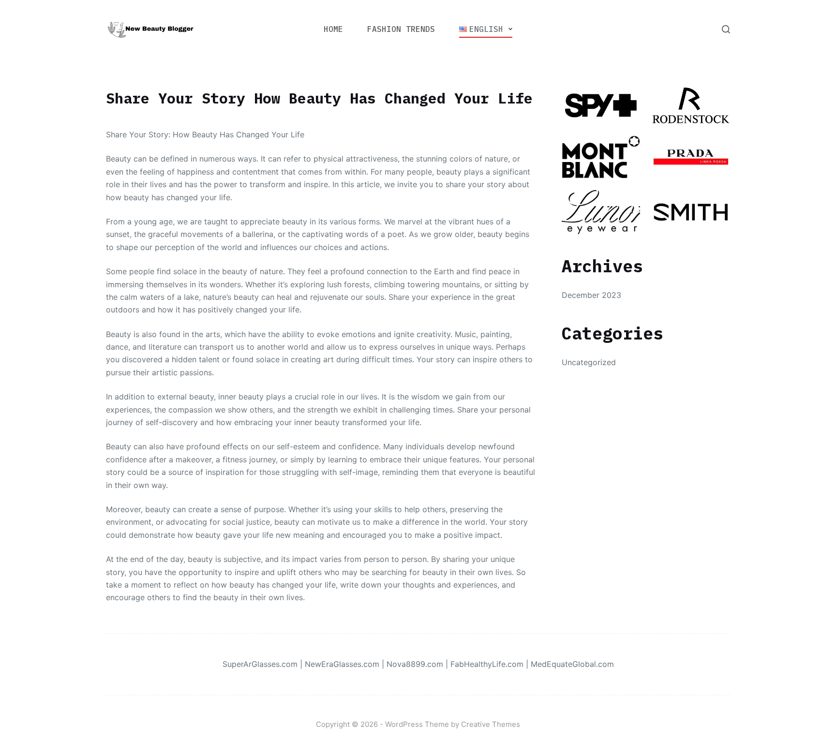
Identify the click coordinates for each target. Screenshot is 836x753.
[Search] (726, 29)
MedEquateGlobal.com (572, 664)
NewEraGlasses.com (342, 664)
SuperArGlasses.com (260, 664)
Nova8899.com (415, 664)
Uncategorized (589, 362)
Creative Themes (490, 724)
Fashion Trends (401, 29)
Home (333, 29)
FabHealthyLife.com (486, 664)
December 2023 (591, 295)
